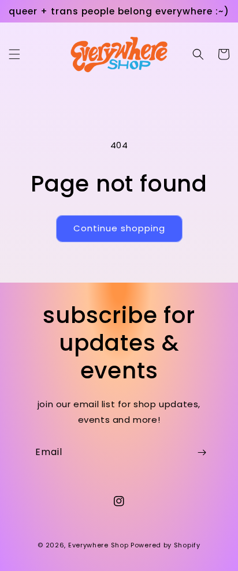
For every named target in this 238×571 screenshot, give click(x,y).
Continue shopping (119, 228)
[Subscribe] (201, 452)
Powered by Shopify (165, 545)
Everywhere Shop (98, 545)
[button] (14, 54)
